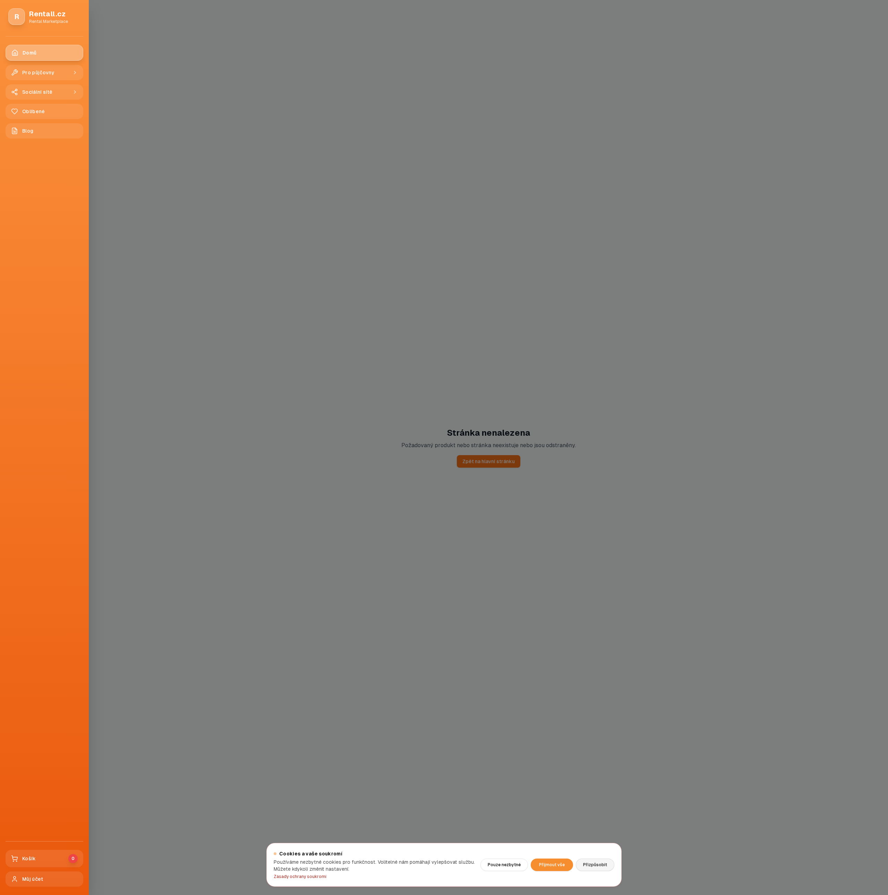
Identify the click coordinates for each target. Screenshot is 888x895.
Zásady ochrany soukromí (300, 876)
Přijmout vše (552, 864)
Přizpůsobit (595, 864)
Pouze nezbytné (504, 864)
